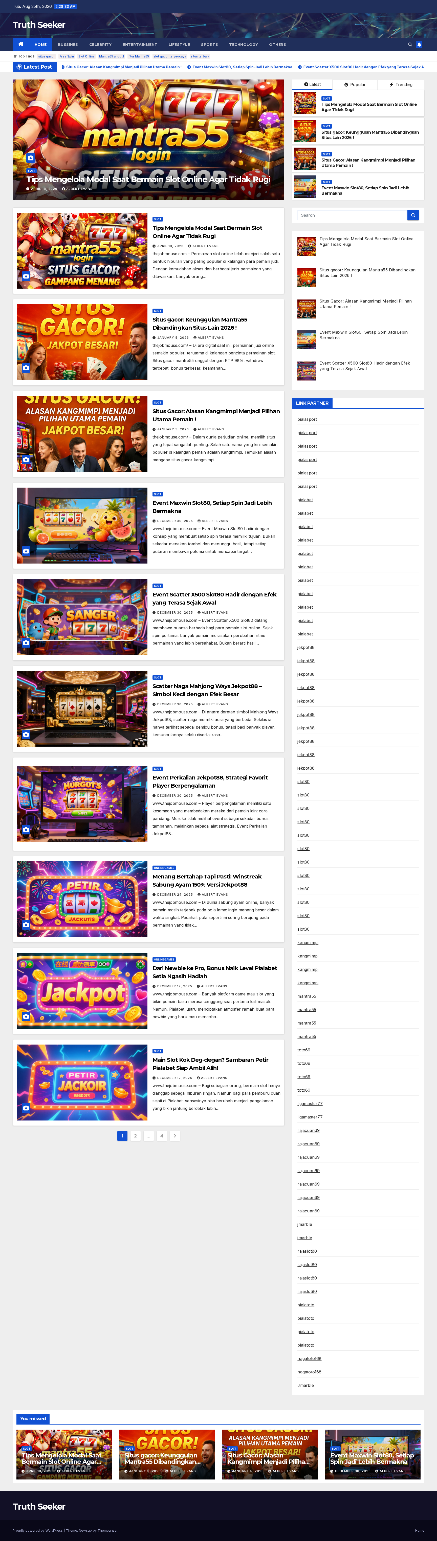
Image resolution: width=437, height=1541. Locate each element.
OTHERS (277, 44)
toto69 (303, 1049)
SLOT (62, 170)
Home (419, 1530)
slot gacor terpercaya (170, 56)
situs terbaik (200, 56)
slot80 (303, 781)
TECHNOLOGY (243, 44)
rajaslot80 (307, 1251)
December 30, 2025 (175, 521)
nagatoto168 (309, 1358)
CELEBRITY (100, 44)
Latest (315, 84)
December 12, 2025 (175, 986)
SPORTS (209, 44)
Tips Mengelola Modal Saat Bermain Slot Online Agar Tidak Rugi (61, 1462)
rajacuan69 (308, 1130)
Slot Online (86, 56)
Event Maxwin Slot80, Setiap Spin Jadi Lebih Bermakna (372, 1458)
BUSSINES (68, 44)
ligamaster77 (309, 1103)
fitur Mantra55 (138, 56)
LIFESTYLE (179, 44)
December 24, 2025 (175, 894)
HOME (41, 44)
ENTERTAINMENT (140, 44)
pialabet (305, 499)
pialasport (307, 419)
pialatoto (305, 1304)
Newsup (85, 1530)
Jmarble (305, 1385)
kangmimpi (307, 942)
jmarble (304, 1224)
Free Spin (66, 56)
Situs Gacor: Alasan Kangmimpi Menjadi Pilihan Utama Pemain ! (178, 179)
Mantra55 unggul (111, 56)
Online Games (164, 867)
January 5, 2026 (78, 189)
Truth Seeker (39, 24)
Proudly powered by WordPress (38, 1530)
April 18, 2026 (171, 246)
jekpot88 (306, 647)
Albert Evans (115, 189)
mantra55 (306, 996)
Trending (403, 84)
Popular (357, 84)
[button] (410, 44)
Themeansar (108, 1530)
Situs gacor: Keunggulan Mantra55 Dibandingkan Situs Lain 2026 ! (160, 1462)
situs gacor (46, 56)
